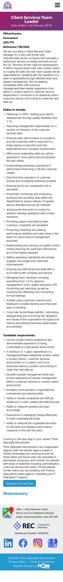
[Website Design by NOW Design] (43, 566)
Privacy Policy (17, 562)
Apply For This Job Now (19, 483)
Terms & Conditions (41, 562)
